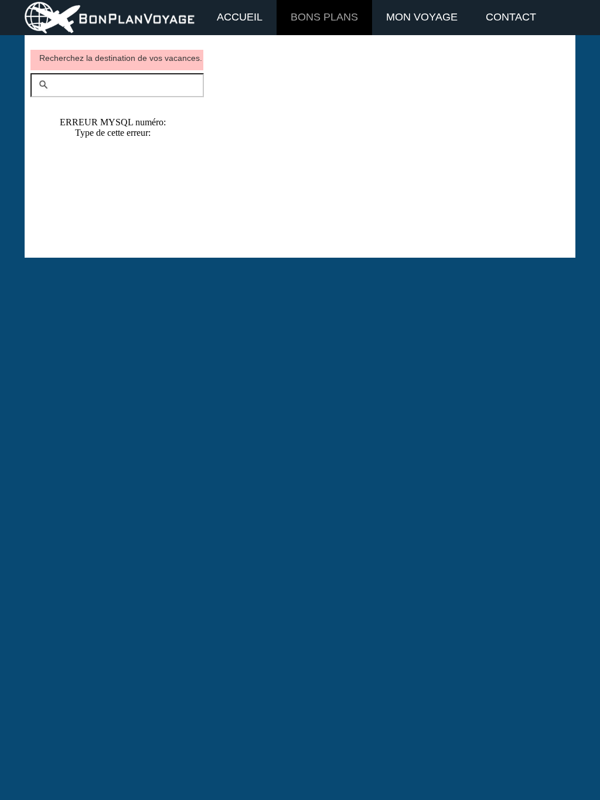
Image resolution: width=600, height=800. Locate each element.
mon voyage (422, 17)
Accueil (239, 17)
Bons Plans (324, 17)
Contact (511, 17)
